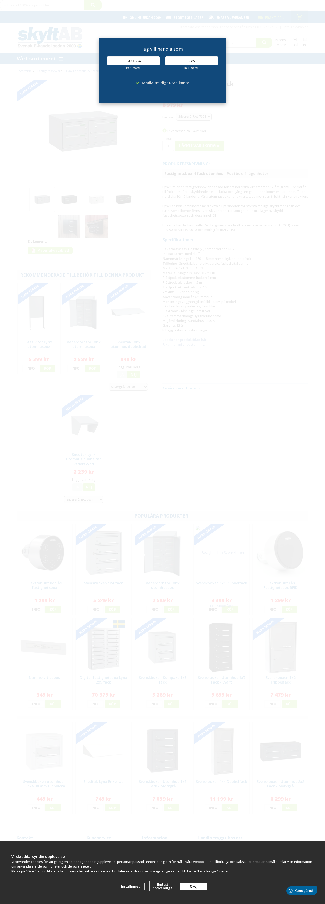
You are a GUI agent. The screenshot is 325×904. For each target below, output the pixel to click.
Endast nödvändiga (162, 886)
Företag (133, 60)
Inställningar (131, 886)
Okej (193, 886)
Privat (191, 60)
